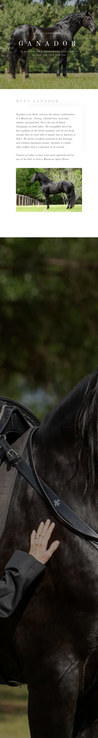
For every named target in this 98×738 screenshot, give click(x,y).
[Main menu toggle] (49, 5)
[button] (18, 189)
